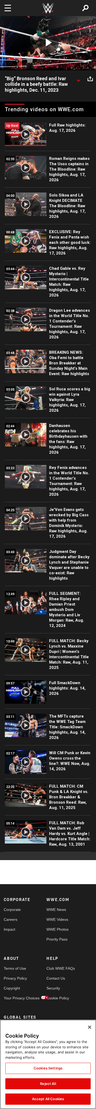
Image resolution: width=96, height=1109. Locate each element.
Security (53, 988)
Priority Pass (56, 939)
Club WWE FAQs (57, 968)
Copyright (12, 988)
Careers (10, 919)
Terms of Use (14, 968)
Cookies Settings (48, 1068)
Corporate (12, 909)
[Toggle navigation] (8, 8)
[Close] (89, 1027)
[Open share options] (90, 79)
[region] (48, 1064)
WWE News (56, 909)
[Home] (48, 8)
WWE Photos (57, 929)
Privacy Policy (14, 978)
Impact (9, 929)
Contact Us (55, 978)
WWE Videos (57, 919)
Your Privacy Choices (14, 998)
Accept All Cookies (48, 1099)
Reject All (48, 1083)
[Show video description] (78, 79)
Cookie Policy (57, 998)
